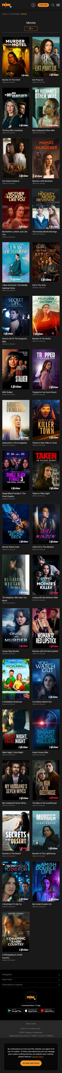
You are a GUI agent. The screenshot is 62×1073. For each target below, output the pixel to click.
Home (4, 14)
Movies (24, 14)
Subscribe (43, 5)
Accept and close (31, 1063)
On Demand (14, 14)
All (30, 28)
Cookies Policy (37, 1057)
